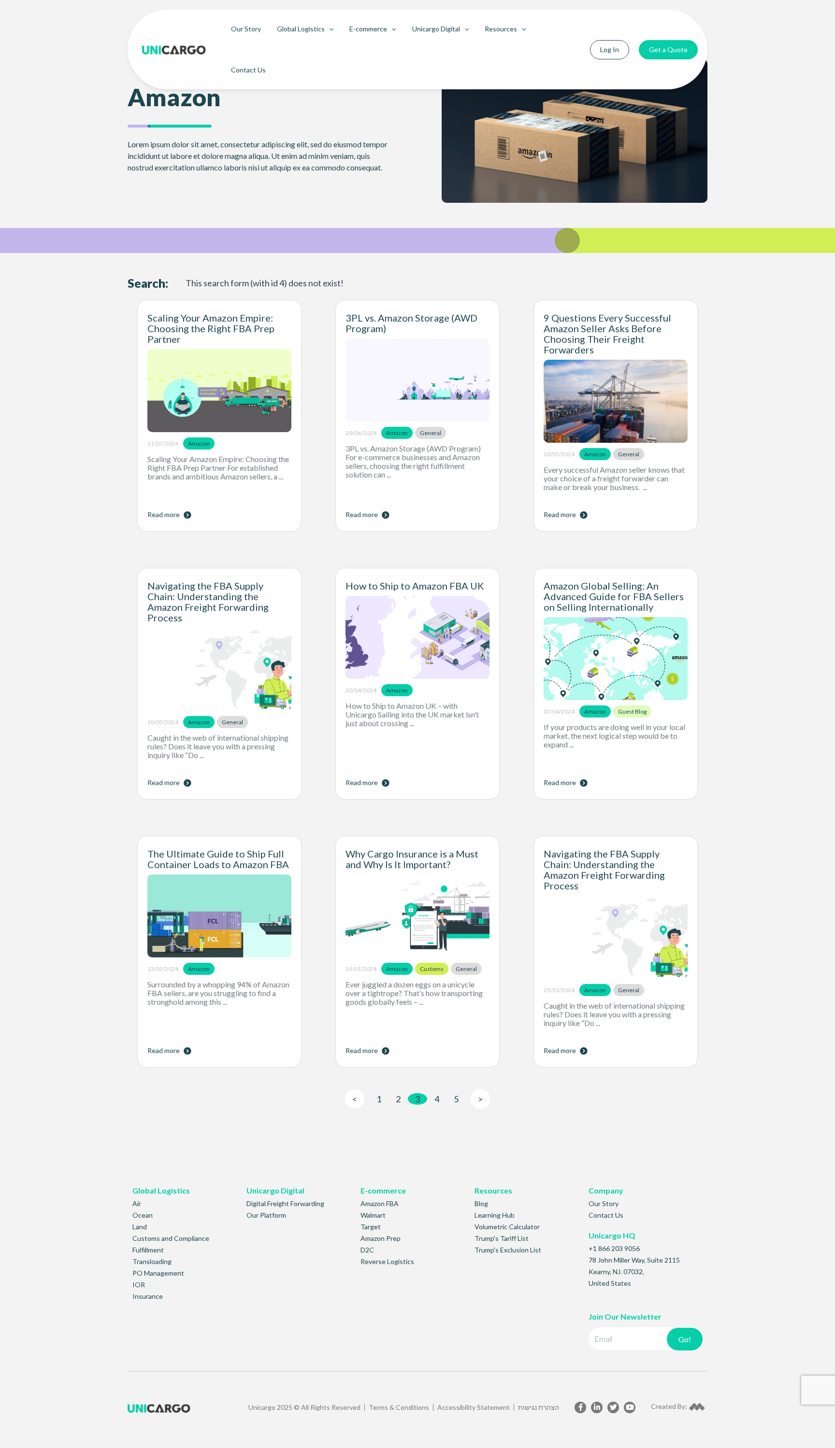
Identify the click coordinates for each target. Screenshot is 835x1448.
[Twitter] (613, 1407)
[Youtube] (629, 1407)
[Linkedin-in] (597, 1407)
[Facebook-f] (580, 1407)
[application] (329, 29)
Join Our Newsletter (625, 1316)
